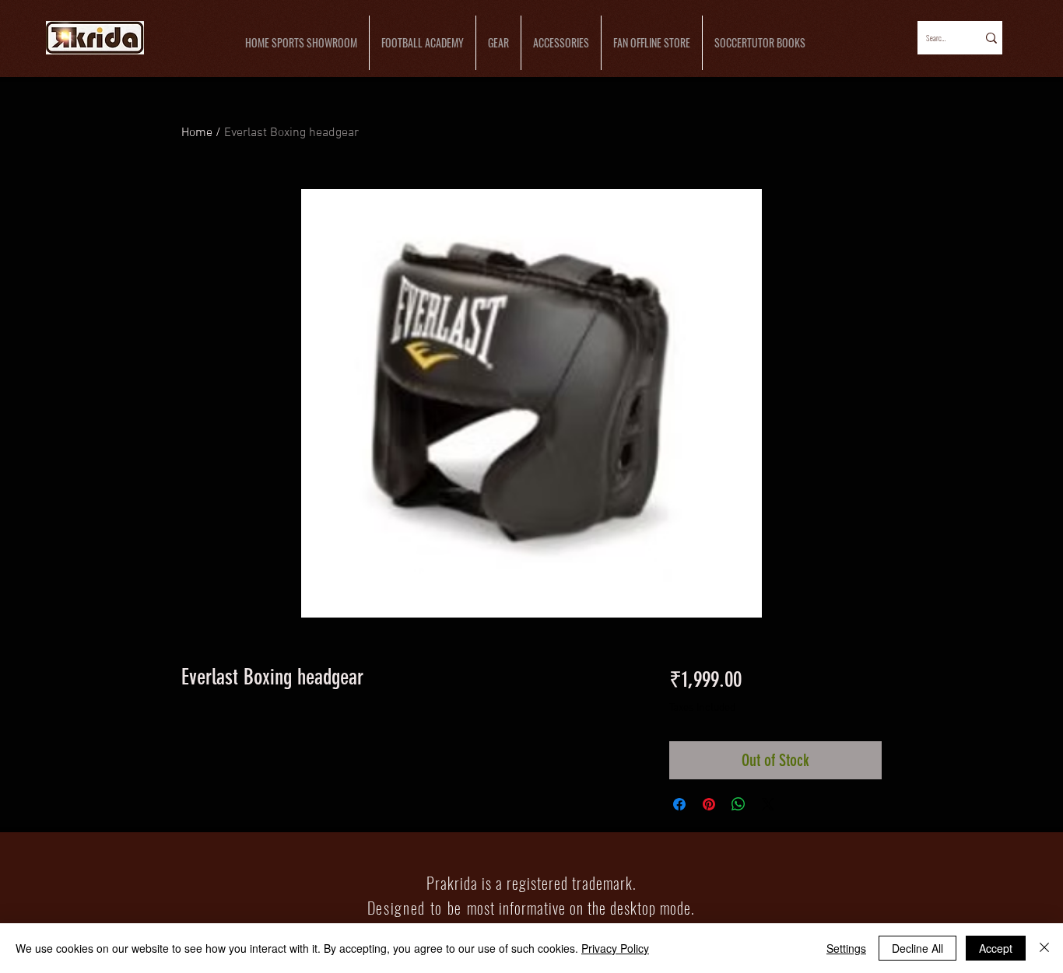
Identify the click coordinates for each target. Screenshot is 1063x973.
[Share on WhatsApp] (738, 804)
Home (196, 133)
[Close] (1044, 948)
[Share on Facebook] (679, 804)
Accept (995, 948)
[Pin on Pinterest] (709, 804)
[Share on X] (768, 804)
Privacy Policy (615, 948)
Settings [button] (846, 948)
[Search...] (990, 37)
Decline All (917, 948)
